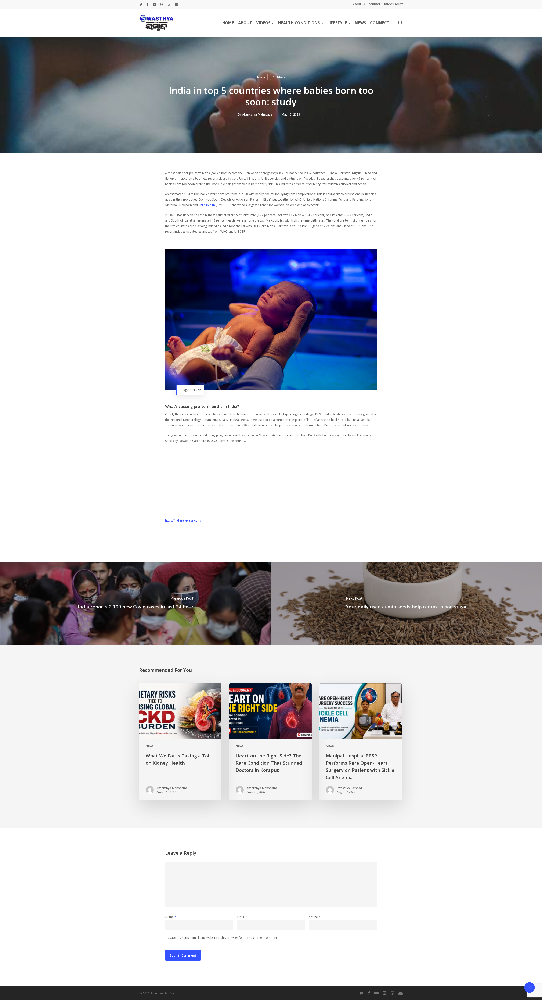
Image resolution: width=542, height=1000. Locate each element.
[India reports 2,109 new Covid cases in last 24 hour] (135, 603)
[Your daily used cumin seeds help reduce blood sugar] (406, 603)
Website (314, 917)
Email (242, 917)
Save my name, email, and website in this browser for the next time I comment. (223, 938)
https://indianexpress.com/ (183, 520)
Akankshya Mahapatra (257, 114)
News (261, 77)
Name (170, 917)
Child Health (207, 205)
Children (278, 77)
